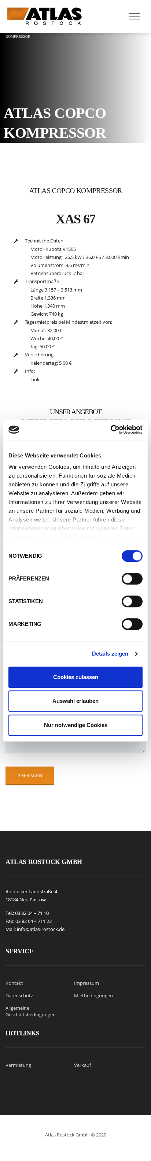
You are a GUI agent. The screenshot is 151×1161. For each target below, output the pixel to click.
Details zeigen (110, 653)
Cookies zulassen (75, 677)
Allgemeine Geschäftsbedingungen (30, 1011)
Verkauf (82, 1065)
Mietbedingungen (93, 995)
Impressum (86, 983)
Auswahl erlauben (75, 701)
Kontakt (14, 983)
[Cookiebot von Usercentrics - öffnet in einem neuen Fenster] (110, 429)
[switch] (132, 575)
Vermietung (18, 1065)
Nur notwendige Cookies (75, 725)
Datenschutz (19, 995)
